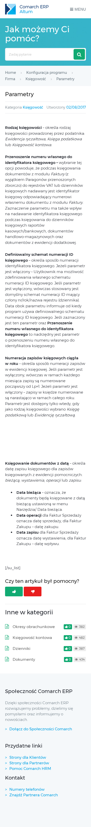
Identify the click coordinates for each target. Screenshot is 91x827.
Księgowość (33, 107)
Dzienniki (21, 648)
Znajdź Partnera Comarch (33, 794)
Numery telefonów (26, 789)
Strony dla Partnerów (29, 763)
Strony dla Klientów (27, 757)
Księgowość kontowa (32, 637)
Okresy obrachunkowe (34, 626)
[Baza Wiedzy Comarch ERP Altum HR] (27, 9)
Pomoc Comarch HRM (30, 768)
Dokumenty (24, 659)
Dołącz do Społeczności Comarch (40, 729)
